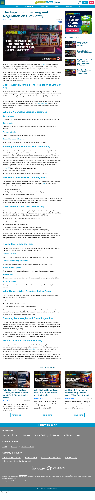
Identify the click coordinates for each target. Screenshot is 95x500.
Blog (78, 435)
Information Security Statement (16, 461)
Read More (16, 415)
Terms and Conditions (51, 457)
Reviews (56, 7)
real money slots (42, 103)
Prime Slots (32, 349)
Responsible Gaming (11, 457)
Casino (14, 446)
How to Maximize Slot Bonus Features (84, 52)
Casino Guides (44, 7)
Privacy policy (71, 457)
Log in (85, 2)
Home (16, 7)
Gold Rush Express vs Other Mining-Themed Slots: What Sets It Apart (77, 392)
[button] (2, 2)
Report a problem (6, 492)
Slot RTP (7, 168)
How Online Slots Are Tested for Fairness (83, 43)
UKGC (44, 184)
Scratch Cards (28, 446)
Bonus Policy (31, 457)
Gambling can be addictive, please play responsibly (14, 480)
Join (91, 2)
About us (6, 435)
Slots (4, 446)
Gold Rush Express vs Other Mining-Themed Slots (84, 71)
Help (17, 435)
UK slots (43, 64)
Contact (26, 435)
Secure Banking (41, 435)
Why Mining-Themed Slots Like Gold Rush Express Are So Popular (84, 62)
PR (79, 7)
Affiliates (68, 435)
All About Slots (29, 7)
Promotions (69, 7)
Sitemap (56, 435)
